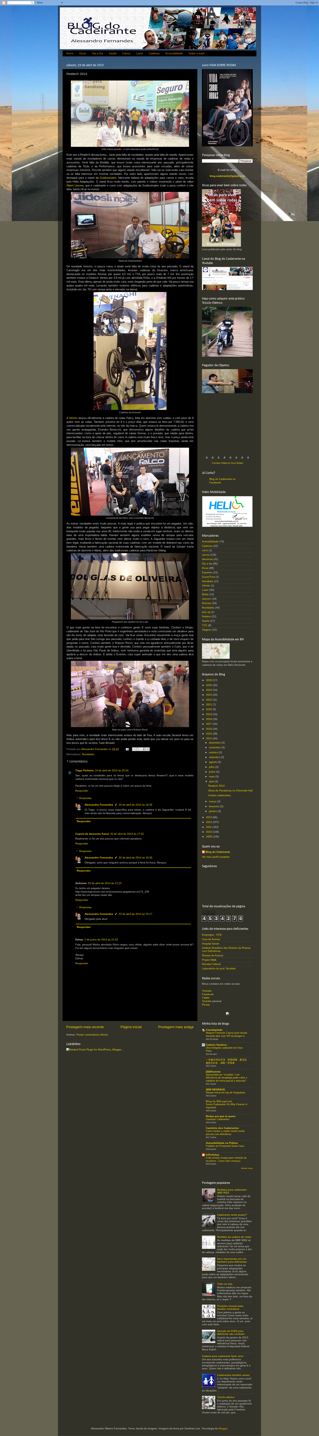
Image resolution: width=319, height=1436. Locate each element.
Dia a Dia (97, 53)
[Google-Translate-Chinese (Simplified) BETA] (207, 459)
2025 (209, 685)
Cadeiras (154, 53)
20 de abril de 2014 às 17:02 (127, 833)
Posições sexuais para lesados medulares (230, 1307)
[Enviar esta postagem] (127, 749)
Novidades (88, 754)
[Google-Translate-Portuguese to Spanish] (248, 459)
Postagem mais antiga (176, 1027)
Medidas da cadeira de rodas (234, 1237)
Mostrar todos (247, 1168)
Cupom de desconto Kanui (92, 833)
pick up (206, 612)
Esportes (207, 572)
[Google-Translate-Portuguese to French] (213, 459)
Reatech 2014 (216, 785)
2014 (209, 738)
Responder (81, 790)
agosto (213, 762)
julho (212, 767)
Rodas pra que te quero (221, 1116)
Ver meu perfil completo (216, 857)
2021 (209, 704)
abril (212, 781)
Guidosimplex (108, 177)
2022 (209, 699)
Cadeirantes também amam (233, 1375)
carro (205, 550)
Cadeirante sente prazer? (232, 1214)
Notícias (206, 603)
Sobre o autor (196, 53)
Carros (126, 53)
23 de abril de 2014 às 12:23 (104, 883)
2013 (209, 817)
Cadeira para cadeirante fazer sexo (222, 1356)
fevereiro (214, 806)
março (213, 801)
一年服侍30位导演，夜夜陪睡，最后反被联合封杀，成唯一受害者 (226, 1061)
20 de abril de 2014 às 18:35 (135, 804)
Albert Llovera (74, 185)
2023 (209, 694)
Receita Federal (211, 964)
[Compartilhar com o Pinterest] (148, 749)
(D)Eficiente (213, 1071)
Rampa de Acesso (212, 955)
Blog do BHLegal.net (219, 1101)
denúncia (207, 559)
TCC (204, 625)
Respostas (85, 798)
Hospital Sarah (210, 943)
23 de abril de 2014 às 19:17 (135, 914)
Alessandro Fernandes (99, 804)
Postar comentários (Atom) (92, 1034)
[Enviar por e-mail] (134, 749)
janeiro (213, 811)
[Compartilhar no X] (141, 749)
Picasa (206, 1004)
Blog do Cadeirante (218, 852)
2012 (209, 822)
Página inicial (131, 1027)
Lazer (139, 53)
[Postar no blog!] (137, 749)
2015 (209, 733)
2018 (209, 719)
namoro (206, 598)
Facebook (208, 994)
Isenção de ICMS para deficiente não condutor (231, 1332)
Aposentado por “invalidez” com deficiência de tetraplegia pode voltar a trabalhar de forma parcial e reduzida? (226, 1077)
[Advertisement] (229, 423)
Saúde (112, 53)
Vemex (73, 418)
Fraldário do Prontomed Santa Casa (225, 1146)
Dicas (82, 53)
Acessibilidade (174, 53)
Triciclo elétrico (225, 1397)
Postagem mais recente (85, 1027)
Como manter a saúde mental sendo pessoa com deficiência (225, 1133)
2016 (209, 728)
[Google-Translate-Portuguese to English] (236, 459)
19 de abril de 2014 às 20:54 (111, 770)
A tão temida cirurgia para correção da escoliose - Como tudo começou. (226, 1159)
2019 (209, 714)
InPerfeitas (212, 1154)
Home (69, 53)
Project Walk (209, 960)
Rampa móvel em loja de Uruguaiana (225, 1092)
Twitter (206, 997)
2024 (209, 690)
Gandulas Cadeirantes (217, 1119)
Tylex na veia (224, 1284)
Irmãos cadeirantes (219, 795)
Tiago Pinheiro (84, 770)
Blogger (223, 1428)
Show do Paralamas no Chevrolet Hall (230, 790)
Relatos (206, 616)
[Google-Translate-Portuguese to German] (219, 459)
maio (212, 776)
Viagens (206, 629)
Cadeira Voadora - (217, 1044)
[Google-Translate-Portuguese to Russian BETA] (242, 459)
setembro (215, 757)
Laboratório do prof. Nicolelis (219, 968)
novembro (215, 747)
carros (205, 554)
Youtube (207, 990)
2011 (209, 827)
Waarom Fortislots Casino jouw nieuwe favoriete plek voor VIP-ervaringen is (226, 1034)
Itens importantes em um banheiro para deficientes (232, 1260)
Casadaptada (214, 1030)
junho (212, 771)
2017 (209, 724)
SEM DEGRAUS (215, 1089)
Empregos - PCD (212, 934)
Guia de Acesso (211, 939)
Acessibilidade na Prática (222, 1143)
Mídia (205, 594)
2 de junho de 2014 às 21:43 (101, 939)
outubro (214, 752)
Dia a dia (207, 563)
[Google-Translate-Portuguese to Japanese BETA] (230, 459)
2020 (209, 709)
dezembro (215, 742)
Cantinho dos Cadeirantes (222, 1128)
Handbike (207, 581)
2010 (209, 831)
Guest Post (208, 577)
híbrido (206, 585)
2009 (209, 836)
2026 (209, 680)
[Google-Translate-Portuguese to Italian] (224, 459)
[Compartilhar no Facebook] (144, 749)
